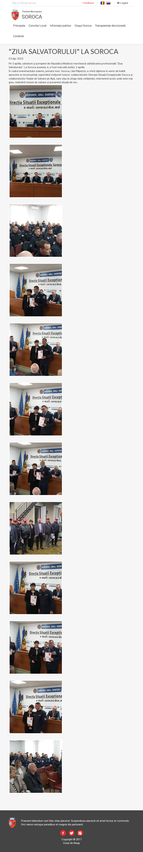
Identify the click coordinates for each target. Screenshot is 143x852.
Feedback (88, 3)
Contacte (18, 36)
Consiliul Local (37, 25)
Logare (123, 3)
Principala (19, 25)
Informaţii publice (60, 25)
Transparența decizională (110, 25)
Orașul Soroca (83, 25)
